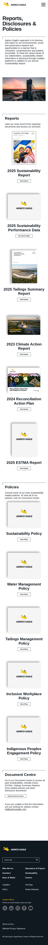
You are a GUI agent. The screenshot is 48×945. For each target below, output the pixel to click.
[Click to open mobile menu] (43, 4)
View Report (25, 181)
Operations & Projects (35, 868)
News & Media (8, 878)
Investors (6, 873)
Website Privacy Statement (13, 928)
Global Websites (32, 889)
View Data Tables (25, 236)
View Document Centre (16, 796)
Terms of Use (8, 924)
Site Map (29, 885)
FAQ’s (5, 889)
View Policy (25, 540)
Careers (28, 878)
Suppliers (6, 885)
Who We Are (7, 868)
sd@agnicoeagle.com (15, 809)
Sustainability (31, 873)
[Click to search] (36, 860)
